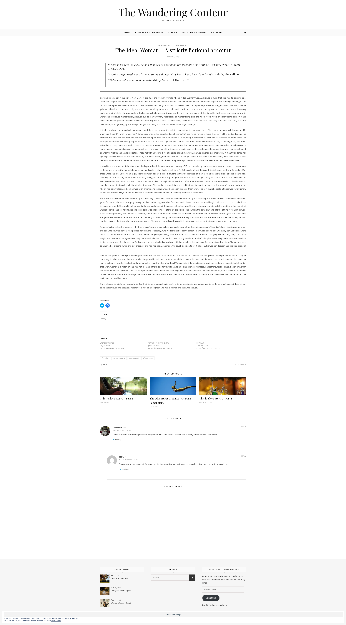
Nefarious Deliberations (149, 32)
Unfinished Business (119, 578)
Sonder (172, 32)
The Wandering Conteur (173, 12)
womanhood (134, 358)
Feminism (105, 358)
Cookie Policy (56, 621)
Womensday (148, 358)
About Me (216, 32)
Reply (243, 426)
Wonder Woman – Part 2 (121, 603)
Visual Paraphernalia (194, 32)
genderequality (119, 358)
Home (127, 32)
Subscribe (211, 598)
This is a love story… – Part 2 (116, 398)
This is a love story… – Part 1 (215, 398)
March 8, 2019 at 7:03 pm (128, 460)
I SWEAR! (200, 343)
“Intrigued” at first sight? (158, 343)
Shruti (105, 364)
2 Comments (240, 364)
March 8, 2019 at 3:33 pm (121, 430)
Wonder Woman (107, 343)
